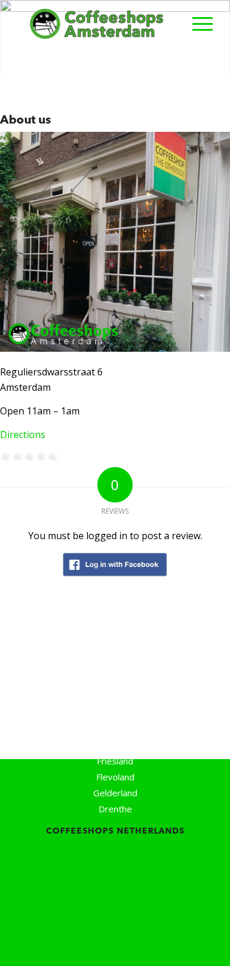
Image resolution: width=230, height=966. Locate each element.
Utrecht (115, 912)
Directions (22, 434)
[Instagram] (138, 948)
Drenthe (115, 809)
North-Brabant (115, 880)
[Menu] (196, 23)
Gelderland (115, 793)
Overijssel (115, 896)
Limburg (115, 864)
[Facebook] (83, 948)
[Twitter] (110, 948)
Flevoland (115, 777)
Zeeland (115, 928)
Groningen (115, 848)
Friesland (115, 761)
